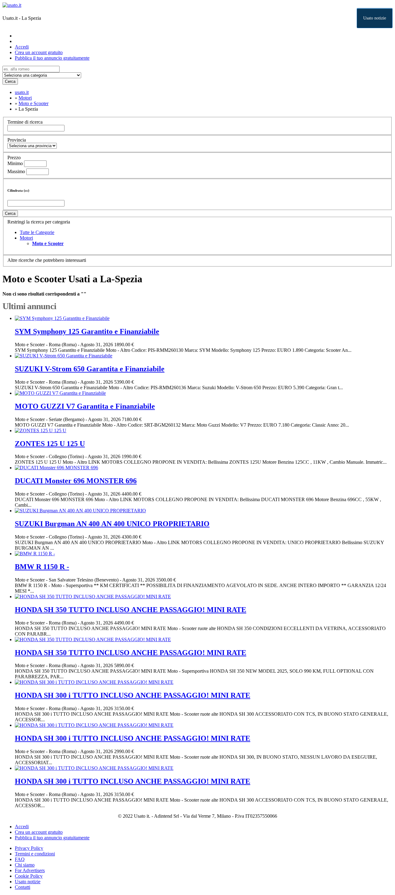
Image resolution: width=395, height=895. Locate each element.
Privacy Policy (29, 848)
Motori (26, 238)
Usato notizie (374, 18)
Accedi (22, 46)
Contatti (22, 887)
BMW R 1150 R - (42, 567)
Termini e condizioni (35, 853)
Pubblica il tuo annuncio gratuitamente (52, 58)
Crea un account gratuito (39, 52)
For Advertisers (30, 870)
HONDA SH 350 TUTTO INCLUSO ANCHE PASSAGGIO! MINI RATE (130, 610)
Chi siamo (25, 864)
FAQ (20, 859)
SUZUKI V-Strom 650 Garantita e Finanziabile (89, 369)
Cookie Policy (29, 876)
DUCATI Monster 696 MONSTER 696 (76, 481)
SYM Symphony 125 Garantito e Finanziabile (87, 331)
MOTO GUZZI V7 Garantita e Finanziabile (85, 406)
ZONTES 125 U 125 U (50, 444)
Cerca (10, 81)
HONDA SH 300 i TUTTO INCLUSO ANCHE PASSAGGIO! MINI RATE (132, 695)
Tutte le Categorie (37, 232)
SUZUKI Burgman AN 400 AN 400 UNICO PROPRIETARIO (112, 524)
